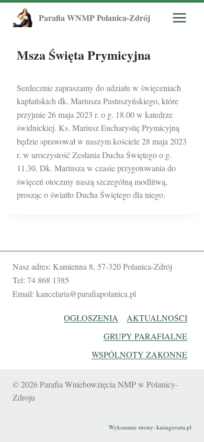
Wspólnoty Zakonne (139, 354)
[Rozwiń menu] (179, 17)
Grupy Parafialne (145, 335)
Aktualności (157, 317)
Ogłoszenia (91, 317)
